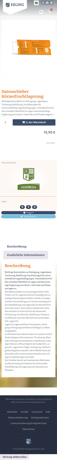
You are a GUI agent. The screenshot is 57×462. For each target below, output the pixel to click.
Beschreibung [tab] (16, 246)
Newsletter (12, 412)
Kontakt (24, 412)
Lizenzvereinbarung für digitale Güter (29, 423)
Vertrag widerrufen (40, 417)
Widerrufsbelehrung (18, 417)
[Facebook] (47, 3)
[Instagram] (43, 3)
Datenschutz (28, 429)
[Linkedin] (51, 3)
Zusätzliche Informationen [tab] (26, 255)
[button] (36, 2)
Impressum (37, 412)
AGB (48, 412)
